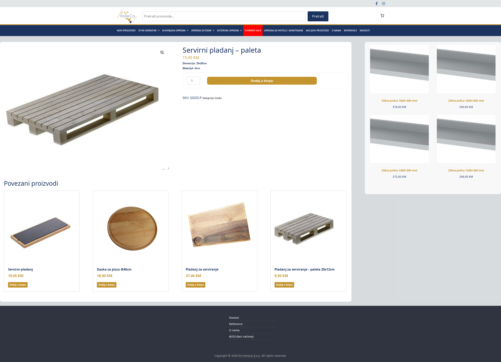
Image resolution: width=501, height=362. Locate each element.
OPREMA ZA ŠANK (201, 30)
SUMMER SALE (253, 30)
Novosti (234, 317)
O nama (336, 30)
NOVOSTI (365, 30)
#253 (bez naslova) (241, 336)
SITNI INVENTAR (147, 30)
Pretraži (318, 16)
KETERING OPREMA (228, 30)
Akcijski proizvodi (317, 30)
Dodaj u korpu (262, 81)
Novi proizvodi (126, 30)
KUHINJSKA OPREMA (174, 30)
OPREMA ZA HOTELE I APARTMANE (283, 30)
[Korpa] (382, 15)
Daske (218, 98)
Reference (350, 30)
